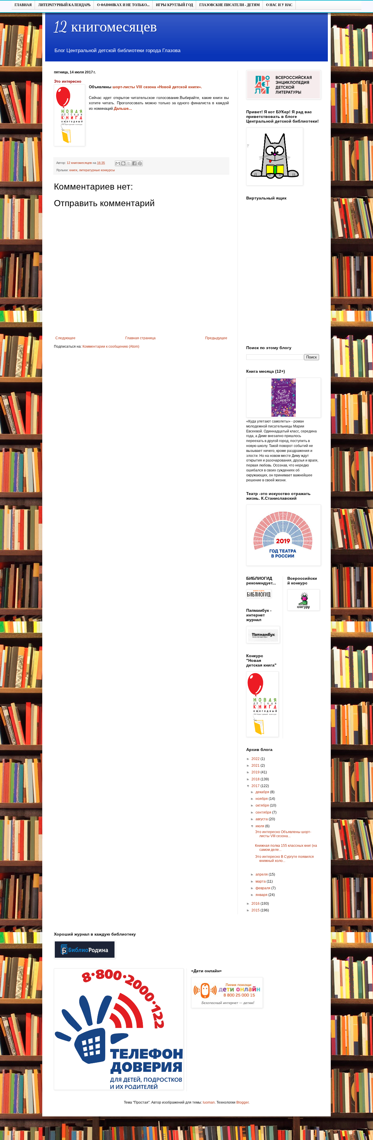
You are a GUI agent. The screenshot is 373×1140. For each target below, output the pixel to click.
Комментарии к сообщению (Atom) (110, 346)
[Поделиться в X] (129, 163)
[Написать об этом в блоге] (123, 163)
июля (260, 826)
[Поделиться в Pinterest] (140, 163)
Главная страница (140, 338)
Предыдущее (216, 338)
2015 (256, 910)
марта (261, 881)
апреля (262, 874)
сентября (264, 812)
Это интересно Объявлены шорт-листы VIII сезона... (283, 834)
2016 (256, 904)
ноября (262, 799)
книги (73, 170)
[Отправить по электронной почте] (118, 163)
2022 (256, 759)
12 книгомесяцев (105, 27)
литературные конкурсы (97, 170)
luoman (209, 1102)
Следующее (65, 338)
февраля (263, 888)
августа (262, 819)
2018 (256, 779)
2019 (256, 772)
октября (263, 805)
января (262, 895)
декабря (263, 792)
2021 (256, 765)
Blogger (242, 1102)
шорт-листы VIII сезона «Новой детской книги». (157, 87)
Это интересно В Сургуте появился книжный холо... (284, 859)
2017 (256, 786)
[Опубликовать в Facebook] (134, 163)
